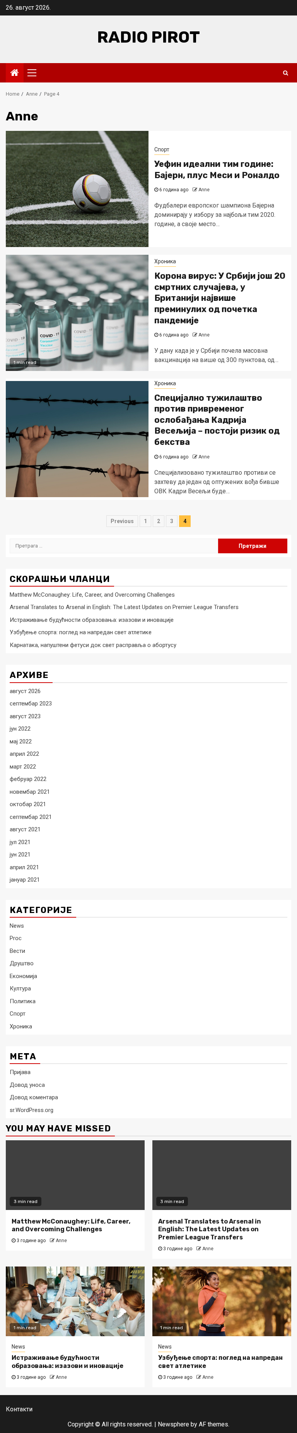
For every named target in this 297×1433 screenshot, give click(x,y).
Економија (23, 976)
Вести (17, 950)
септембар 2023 (31, 703)
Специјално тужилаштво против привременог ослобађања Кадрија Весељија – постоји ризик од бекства (217, 420)
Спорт (161, 149)
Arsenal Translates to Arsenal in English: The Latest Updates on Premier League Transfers (124, 607)
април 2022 (24, 753)
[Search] (285, 72)
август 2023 (25, 716)
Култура (20, 988)
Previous (122, 521)
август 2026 (25, 691)
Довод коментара (34, 1097)
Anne (204, 189)
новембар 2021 (30, 791)
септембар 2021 (31, 816)
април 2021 (24, 867)
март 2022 (23, 766)
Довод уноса (27, 1084)
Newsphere (173, 1424)
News (17, 925)
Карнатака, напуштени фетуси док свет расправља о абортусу (93, 645)
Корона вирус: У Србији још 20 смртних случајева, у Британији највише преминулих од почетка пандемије (219, 298)
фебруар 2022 (28, 779)
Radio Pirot (148, 37)
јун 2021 (20, 854)
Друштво (22, 963)
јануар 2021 (25, 879)
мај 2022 (21, 741)
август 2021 (25, 829)
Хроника (165, 261)
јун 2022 (20, 728)
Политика (23, 1001)
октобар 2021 (28, 804)
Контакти (19, 1409)
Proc (16, 938)
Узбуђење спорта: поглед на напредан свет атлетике (81, 632)
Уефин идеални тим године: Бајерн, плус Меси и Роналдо (217, 169)
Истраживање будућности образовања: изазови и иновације (92, 619)
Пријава (20, 1072)
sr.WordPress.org (31, 1110)
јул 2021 (20, 842)
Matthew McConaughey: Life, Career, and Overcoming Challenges (92, 594)
